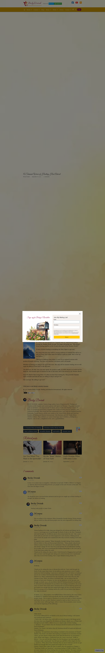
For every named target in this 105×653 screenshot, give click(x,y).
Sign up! (66, 337)
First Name (56, 324)
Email (55, 319)
